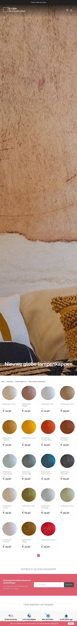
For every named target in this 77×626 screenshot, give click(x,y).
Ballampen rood (48, 540)
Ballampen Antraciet (64, 473)
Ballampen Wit (47, 404)
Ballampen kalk (66, 506)
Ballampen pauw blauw (46, 473)
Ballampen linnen (7, 507)
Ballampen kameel (7, 439)
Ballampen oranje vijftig (46, 439)
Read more (54, 623)
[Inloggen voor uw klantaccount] (71, 11)
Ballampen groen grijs (26, 473)
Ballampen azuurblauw (7, 473)
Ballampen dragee (7, 541)
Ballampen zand (67, 404)
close (70, 623)
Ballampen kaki (28, 506)
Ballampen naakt (26, 405)
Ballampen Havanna (64, 439)
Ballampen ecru (9, 404)
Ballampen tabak (26, 541)
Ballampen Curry (29, 438)
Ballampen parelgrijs (45, 507)
